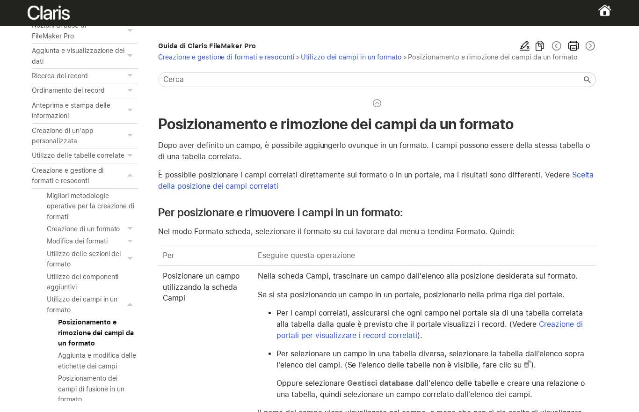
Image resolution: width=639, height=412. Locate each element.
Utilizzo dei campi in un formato (82, 304)
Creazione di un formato (83, 229)
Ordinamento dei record (68, 90)
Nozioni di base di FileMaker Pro (59, 30)
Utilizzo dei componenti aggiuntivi (82, 282)
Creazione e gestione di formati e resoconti (67, 175)
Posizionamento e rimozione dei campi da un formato (95, 332)
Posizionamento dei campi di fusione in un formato (91, 389)
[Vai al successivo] (589, 46)
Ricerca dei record (59, 76)
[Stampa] (573, 46)
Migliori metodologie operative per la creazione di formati (90, 206)
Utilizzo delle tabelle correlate (78, 155)
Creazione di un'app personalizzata (62, 136)
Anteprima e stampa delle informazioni (71, 110)
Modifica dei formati (77, 241)
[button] (131, 30)
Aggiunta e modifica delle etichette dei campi (97, 360)
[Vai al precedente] (556, 46)
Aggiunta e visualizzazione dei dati (78, 56)
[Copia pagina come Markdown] (539, 46)
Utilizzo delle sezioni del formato (84, 259)
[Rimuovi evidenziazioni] (524, 46)
